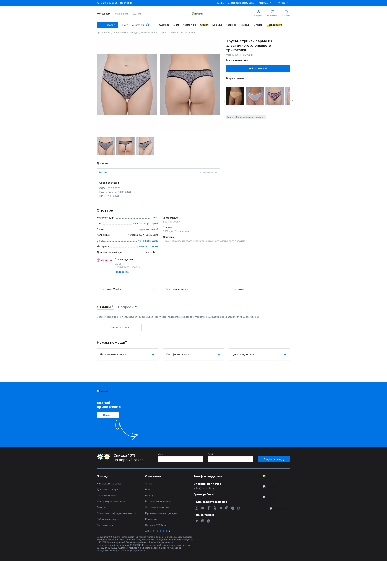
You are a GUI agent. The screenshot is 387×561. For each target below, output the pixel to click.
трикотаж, (142, 246)
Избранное (272, 15)
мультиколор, (141, 223)
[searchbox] (136, 25)
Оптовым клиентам (157, 507)
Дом (176, 24)
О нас (148, 483)
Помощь (219, 3)
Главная (105, 32)
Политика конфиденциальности (116, 513)
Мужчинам (121, 13)
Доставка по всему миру (241, 3)
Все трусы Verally (110, 289)
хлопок (154, 246)
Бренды (217, 24)
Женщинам (103, 13)
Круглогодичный (148, 229)
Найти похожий (258, 68)
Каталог (110, 24)
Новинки (231, 24)
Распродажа (274, 24)
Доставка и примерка (113, 354)
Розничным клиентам (158, 501)
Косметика (189, 24)
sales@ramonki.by (204, 488)
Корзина (286, 15)
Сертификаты (105, 525)
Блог (148, 489)
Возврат (102, 507)
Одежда (164, 24)
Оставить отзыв (119, 327)
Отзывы (258, 24)
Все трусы (238, 289)
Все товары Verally (177, 289)
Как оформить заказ (178, 354)
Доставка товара (107, 489)
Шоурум (150, 495)
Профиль (258, 15)
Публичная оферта (108, 519)
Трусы (164, 32)
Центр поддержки (243, 354)
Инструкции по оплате (111, 501)
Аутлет (204, 24)
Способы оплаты (107, 495)
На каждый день (148, 240)
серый (154, 223)
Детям (137, 13)
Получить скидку (274, 459)
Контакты (151, 519)
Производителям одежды (161, 513)
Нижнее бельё (149, 32)
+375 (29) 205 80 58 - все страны (114, 3)
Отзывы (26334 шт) (157, 525)
